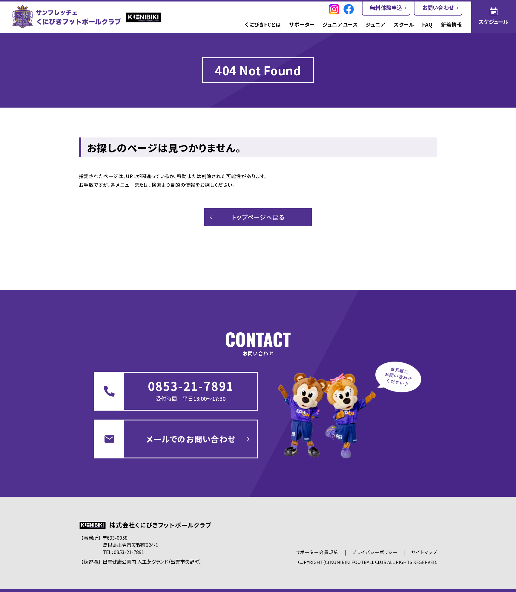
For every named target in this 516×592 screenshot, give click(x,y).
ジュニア (376, 24)
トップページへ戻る (258, 217)
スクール (404, 24)
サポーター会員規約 (317, 552)
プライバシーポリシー (375, 552)
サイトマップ (424, 552)
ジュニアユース (340, 24)
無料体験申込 (386, 7)
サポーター (302, 24)
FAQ (427, 24)
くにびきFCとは (263, 24)
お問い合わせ (438, 7)
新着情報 (451, 24)
